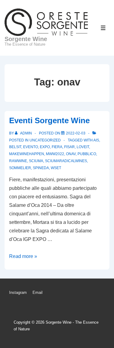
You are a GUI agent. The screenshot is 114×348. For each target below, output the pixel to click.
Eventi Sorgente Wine (49, 120)
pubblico (87, 154)
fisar (69, 147)
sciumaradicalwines (66, 161)
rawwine (18, 161)
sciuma (36, 161)
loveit (83, 147)
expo (45, 147)
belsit (15, 147)
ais (96, 140)
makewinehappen (26, 154)
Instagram (18, 292)
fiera (57, 147)
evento (30, 147)
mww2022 (55, 154)
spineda (41, 168)
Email (38, 292)
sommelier (20, 168)
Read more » (23, 256)
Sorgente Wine (26, 39)
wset (56, 168)
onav (71, 154)
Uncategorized (45, 140)
